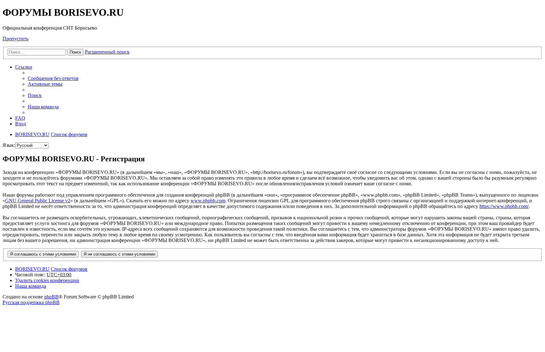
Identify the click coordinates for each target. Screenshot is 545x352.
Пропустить (15, 38)
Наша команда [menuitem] (43, 106)
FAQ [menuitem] (20, 118)
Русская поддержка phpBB (31, 302)
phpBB (51, 296)
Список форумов (69, 269)
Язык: (9, 145)
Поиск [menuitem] (35, 95)
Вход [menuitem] (20, 123)
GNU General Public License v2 (37, 200)
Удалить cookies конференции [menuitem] (47, 280)
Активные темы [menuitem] (45, 84)
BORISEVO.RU (32, 269)
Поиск (75, 52)
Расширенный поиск (107, 52)
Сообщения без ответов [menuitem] (53, 78)
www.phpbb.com (207, 200)
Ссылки (23, 67)
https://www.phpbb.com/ (504, 206)
